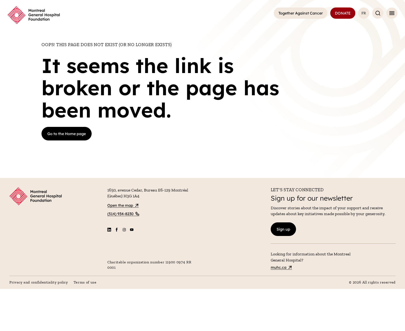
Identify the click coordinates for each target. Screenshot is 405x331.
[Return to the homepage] (34, 15)
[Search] (377, 13)
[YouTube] (132, 230)
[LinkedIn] (109, 230)
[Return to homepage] (55, 197)
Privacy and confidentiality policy (38, 282)
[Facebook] (117, 230)
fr (363, 13)
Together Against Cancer (300, 13)
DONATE (343, 13)
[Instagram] (124, 230)
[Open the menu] (392, 13)
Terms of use (85, 282)
